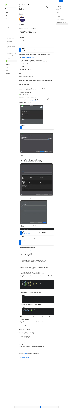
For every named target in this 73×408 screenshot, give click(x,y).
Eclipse (26, 353)
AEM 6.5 (25, 4)
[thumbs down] (42, 407)
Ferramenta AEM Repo (9, 62)
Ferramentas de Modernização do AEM (11, 39)
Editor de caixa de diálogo (9, 41)
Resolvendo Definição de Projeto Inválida (61, 22)
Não (60, 6)
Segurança (7, 12)
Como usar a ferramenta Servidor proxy (11, 57)
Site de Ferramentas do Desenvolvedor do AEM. (28, 57)
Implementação (7, 24)
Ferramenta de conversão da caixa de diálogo (11, 43)
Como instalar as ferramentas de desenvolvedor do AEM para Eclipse (62, 14)
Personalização (8, 64)
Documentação (21, 4)
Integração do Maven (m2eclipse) (24, 357)
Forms (6, 18)
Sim (58, 6)
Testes (7, 67)
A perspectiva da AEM (59, 16)
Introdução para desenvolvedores (10, 27)
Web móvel (7, 70)
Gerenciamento (7, 75)
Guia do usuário (29, 4)
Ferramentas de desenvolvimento (10, 38)
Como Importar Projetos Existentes (60, 19)
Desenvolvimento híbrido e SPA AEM (10, 35)
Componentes (7, 30)
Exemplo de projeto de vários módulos (61, 17)
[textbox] (10, 7)
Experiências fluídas (8, 73)
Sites (6, 15)
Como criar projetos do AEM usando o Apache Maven (11, 51)
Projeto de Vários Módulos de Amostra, (33, 250)
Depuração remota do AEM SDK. (26, 233)
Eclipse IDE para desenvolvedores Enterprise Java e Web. (31, 40)
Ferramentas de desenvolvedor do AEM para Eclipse (11, 60)
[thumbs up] (40, 407)
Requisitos (58, 12)
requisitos (27, 55)
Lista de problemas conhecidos (24, 351)
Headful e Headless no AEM (9, 32)
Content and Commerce (8, 21)
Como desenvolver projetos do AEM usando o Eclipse (11, 49)
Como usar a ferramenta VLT (10, 55)
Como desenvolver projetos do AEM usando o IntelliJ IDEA (11, 54)
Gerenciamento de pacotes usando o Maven (11, 47)
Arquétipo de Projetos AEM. (32, 100)
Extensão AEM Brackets (9, 58)
